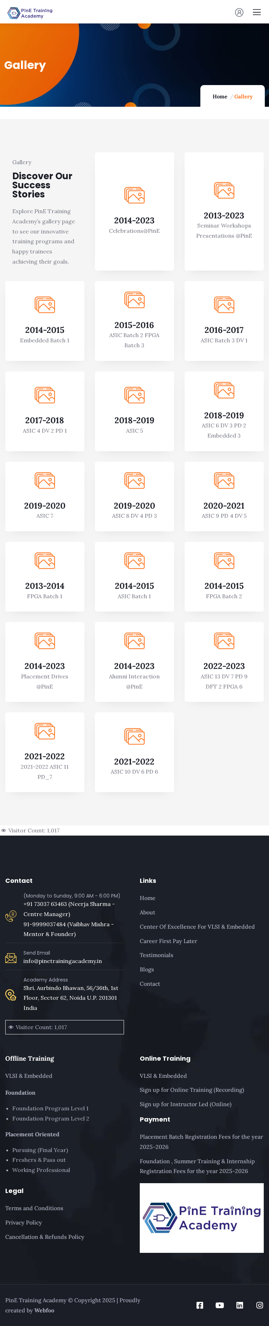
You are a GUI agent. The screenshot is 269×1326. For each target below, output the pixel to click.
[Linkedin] (240, 1305)
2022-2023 (224, 666)
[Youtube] (220, 1305)
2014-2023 (134, 220)
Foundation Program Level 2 (50, 1118)
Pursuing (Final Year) (40, 1149)
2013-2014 (44, 585)
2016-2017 (224, 329)
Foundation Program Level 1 (50, 1108)
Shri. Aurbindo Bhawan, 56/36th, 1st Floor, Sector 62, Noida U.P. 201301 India (70, 998)
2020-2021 (224, 505)
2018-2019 (134, 420)
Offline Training (29, 1058)
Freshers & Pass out (39, 1159)
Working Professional (41, 1169)
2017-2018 (44, 420)
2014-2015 (44, 329)
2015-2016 (134, 325)
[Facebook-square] (200, 1305)
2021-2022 (45, 756)
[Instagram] (260, 1305)
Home (220, 96)
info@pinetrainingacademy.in (62, 960)
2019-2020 (44, 505)
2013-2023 (224, 215)
